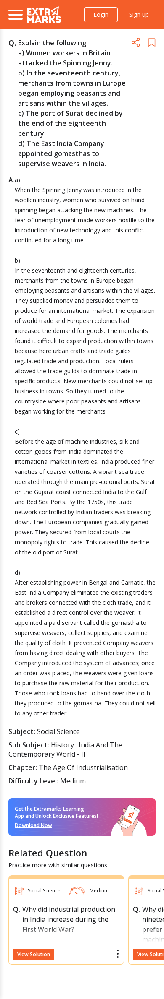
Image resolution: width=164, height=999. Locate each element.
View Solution (33, 954)
